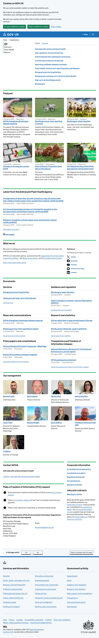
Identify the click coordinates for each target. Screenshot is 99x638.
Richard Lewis (8, 396)
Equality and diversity (76, 477)
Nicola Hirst (56, 396)
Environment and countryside (46, 585)
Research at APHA (74, 485)
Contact (48, 620)
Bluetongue (40, 84)
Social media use (80, 517)
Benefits (6, 576)
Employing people (42, 580)
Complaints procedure (76, 473)
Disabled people (9, 602)
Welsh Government (30, 258)
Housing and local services (45, 589)
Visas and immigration (43, 602)
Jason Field (7, 423)
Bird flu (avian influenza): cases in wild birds (69, 329)
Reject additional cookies (38, 27)
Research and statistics (76, 589)
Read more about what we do (14, 262)
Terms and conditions (61, 620)
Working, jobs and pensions (45, 607)
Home (5, 40)
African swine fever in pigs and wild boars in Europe (71, 320)
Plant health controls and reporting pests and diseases (57, 68)
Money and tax (41, 593)
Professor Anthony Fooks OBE (85, 424)
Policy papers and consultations (79, 593)
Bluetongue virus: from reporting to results (48, 122)
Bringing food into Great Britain (48, 72)
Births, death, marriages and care (16, 580)
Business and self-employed (14, 585)
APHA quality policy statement (63, 360)
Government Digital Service (41, 623)
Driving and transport (11, 607)
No (40, 552)
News (69, 580)
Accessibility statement (34, 620)
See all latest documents (11, 229)
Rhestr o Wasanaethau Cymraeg (15, 623)
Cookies (19, 620)
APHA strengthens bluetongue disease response (15, 122)
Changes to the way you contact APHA (16, 167)
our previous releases (21, 500)
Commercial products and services (49, 61)
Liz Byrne (7, 451)
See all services (8, 303)
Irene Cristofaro (81, 396)
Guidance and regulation (76, 585)
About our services (74, 519)
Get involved (72, 607)
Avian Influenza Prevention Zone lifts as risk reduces (48, 167)
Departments (72, 576)
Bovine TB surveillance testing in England (20, 355)
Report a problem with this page (81, 552)
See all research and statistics (61, 336)
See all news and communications (14, 336)
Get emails (10, 234)
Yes (28, 552)
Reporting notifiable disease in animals (51, 64)
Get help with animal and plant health (50, 49)
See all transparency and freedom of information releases (70, 367)
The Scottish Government (52, 258)
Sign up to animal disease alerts (48, 80)
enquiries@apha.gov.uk (44, 527)
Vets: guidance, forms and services (49, 53)
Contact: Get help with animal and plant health (21, 476)
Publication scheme (74, 505)
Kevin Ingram (32, 396)
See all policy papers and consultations (16, 362)
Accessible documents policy (79, 469)
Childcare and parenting (12, 589)
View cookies (56, 27)
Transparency (72, 598)
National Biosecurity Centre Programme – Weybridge (24, 346)
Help (5, 620)
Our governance (73, 481)
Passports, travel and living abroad (48, 598)
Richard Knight (33, 423)
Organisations (14, 40)
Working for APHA (74, 494)
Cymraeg (45, 43)
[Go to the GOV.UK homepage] (11, 34)
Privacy (12, 620)
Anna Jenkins (56, 423)
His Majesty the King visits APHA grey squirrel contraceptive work (80, 167)
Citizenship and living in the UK (15, 593)
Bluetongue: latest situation (78, 121)
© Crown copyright (88, 632)
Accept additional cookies (14, 27)
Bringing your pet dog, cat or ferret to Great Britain (55, 76)
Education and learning (44, 576)
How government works (76, 602)
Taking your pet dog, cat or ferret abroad (19, 298)
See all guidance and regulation (61, 310)
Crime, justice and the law (13, 598)
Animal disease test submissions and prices (52, 57)
